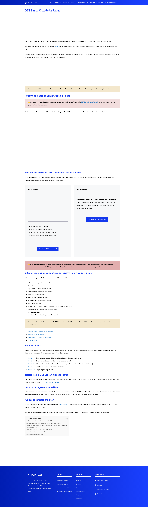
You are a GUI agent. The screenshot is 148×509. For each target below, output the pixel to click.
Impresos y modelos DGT (64, 480)
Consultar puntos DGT (63, 488)
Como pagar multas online (64, 491)
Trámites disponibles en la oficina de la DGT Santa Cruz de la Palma (47, 425)
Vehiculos (92, 2)
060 (91, 205)
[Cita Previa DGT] (34, 2)
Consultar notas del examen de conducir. (40, 332)
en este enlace (63, 404)
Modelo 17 (31, 367)
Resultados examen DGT (64, 484)
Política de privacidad (103, 489)
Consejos (64, 2)
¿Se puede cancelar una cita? (35, 434)
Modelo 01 (31, 358)
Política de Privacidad (110, 2)
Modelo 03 (31, 364)
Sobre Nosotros (101, 494)
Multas (72, 2)
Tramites (56, 2)
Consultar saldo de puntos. (36, 335)
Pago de (30, 340)
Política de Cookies (102, 480)
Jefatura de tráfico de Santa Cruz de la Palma (40, 421)
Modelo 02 (31, 361)
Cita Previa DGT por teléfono (97, 220)
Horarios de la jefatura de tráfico (36, 432)
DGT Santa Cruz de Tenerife (89, 102)
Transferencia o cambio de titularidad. (39, 338)
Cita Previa (79, 498)
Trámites (78, 480)
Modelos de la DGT (32, 427)
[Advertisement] (72, 27)
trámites (57, 46)
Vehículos (78, 495)
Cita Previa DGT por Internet (48, 249)
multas (35, 340)
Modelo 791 (31, 370)
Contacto (100, 2)
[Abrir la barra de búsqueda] (118, 2)
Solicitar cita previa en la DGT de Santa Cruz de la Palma (43, 423)
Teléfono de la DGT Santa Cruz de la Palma (40, 430)
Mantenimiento (82, 2)
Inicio (51, 2)
